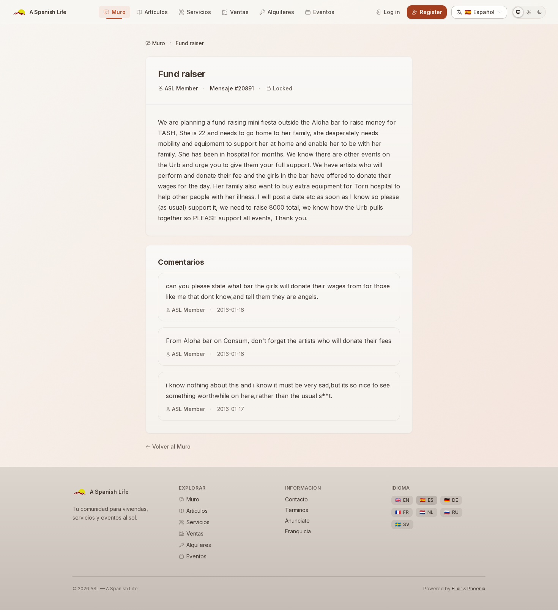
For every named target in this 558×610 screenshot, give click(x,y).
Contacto (296, 499)
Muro (119, 12)
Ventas (239, 12)
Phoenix (476, 588)
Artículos (156, 12)
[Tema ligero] (528, 12)
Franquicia (298, 531)
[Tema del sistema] (518, 12)
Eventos (323, 12)
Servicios (199, 12)
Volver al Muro (171, 446)
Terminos (296, 510)
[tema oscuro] (539, 12)
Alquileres (281, 12)
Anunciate (297, 520)
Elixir (457, 588)
